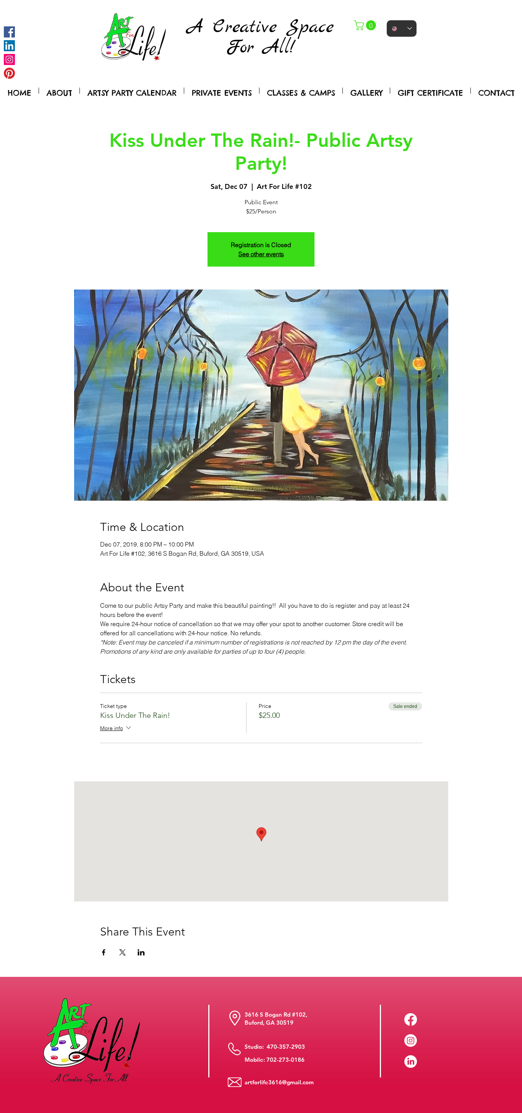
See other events (261, 254)
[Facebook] (9, 31)
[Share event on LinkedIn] (141, 952)
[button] (366, 25)
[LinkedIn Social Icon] (9, 45)
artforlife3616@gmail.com (279, 1082)
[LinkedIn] (410, 1061)
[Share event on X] (122, 952)
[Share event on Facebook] (103, 952)
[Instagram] (9, 59)
